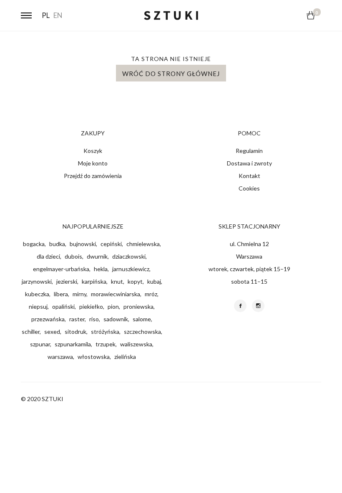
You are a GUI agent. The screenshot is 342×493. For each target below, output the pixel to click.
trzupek (106, 344)
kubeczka (37, 293)
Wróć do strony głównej (171, 73)
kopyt (135, 281)
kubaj (154, 281)
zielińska (125, 356)
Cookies (249, 188)
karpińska (94, 281)
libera (61, 293)
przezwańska (48, 319)
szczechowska (142, 331)
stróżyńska (105, 331)
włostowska (94, 356)
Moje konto (93, 163)
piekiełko (91, 306)
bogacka (34, 243)
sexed (52, 331)
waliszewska (136, 344)
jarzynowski (37, 281)
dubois (73, 256)
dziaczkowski (129, 256)
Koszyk (92, 150)
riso (94, 319)
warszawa (60, 356)
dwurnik (97, 256)
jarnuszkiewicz (130, 268)
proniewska (138, 306)
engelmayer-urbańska (61, 268)
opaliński (63, 306)
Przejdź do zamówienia (93, 175)
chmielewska (143, 243)
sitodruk (75, 331)
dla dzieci (48, 256)
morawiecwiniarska (115, 293)
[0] (311, 15)
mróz (151, 293)
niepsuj (38, 306)
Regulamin (249, 150)
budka (57, 243)
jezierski (66, 281)
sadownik (115, 319)
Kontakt (249, 175)
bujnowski (83, 243)
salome (142, 319)
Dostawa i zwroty (249, 163)
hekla (101, 268)
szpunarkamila (73, 344)
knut (117, 281)
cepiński (111, 243)
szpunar (40, 344)
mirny (79, 293)
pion (113, 306)
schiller (31, 331)
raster (77, 319)
